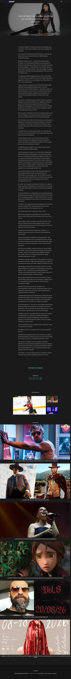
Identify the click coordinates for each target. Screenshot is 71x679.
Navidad (54, 673)
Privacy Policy (41, 673)
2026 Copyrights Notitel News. (21, 673)
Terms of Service (48, 673)
